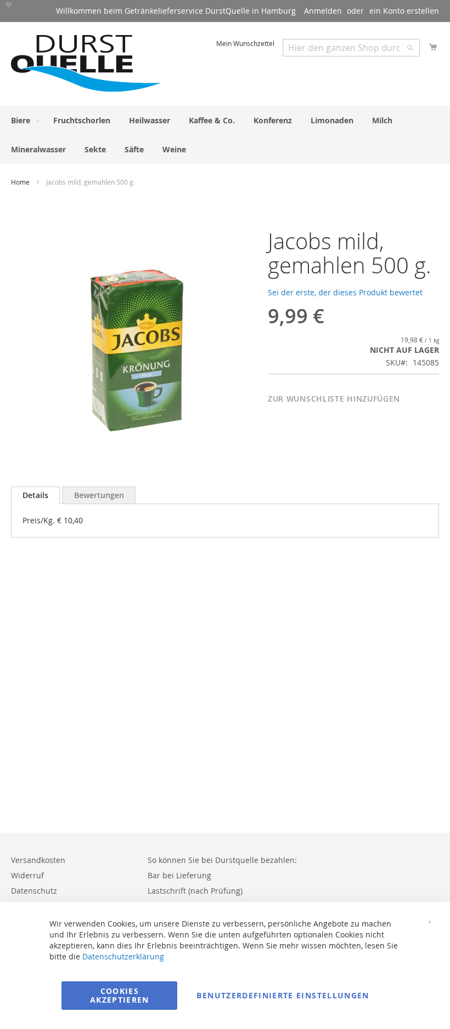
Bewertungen (99, 495)
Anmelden (323, 10)
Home (20, 182)
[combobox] (351, 47)
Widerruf (27, 875)
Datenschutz (34, 890)
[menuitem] (22, 120)
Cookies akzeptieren (119, 995)
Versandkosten (38, 860)
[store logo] (86, 63)
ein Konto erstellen (404, 10)
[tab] (35, 495)
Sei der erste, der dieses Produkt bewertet (345, 292)
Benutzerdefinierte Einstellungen (282, 995)
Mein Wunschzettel (245, 43)
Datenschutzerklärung (123, 956)
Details (35, 495)
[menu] (225, 135)
